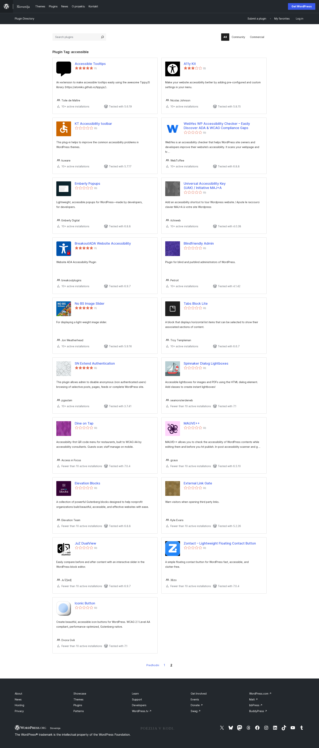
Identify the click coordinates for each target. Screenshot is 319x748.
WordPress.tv (142, 711)
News (18, 699)
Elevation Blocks (87, 483)
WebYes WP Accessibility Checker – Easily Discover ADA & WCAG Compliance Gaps (217, 126)
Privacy (19, 711)
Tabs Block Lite (196, 303)
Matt (253, 699)
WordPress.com (260, 693)
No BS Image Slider (89, 303)
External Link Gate (198, 483)
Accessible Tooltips (90, 64)
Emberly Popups (87, 183)
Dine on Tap (84, 423)
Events (195, 699)
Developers (139, 705)
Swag (196, 711)
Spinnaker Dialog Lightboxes (206, 363)
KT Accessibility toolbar (93, 124)
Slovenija (55, 728)
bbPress (256, 705)
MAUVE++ (192, 423)
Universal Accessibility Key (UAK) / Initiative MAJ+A (205, 186)
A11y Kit (190, 64)
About (18, 693)
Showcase (79, 693)
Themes (78, 699)
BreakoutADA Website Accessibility (103, 243)
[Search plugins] (102, 37)
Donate (197, 705)
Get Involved (199, 693)
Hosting (19, 705)
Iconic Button (85, 603)
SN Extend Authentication (95, 363)
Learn (135, 693)
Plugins (77, 705)
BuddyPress (258, 711)
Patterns (78, 711)
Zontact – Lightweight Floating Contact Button (220, 543)
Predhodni (152, 665)
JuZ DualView (85, 543)
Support (137, 699)
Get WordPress (301, 6)
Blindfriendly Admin (199, 243)
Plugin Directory (24, 18)
